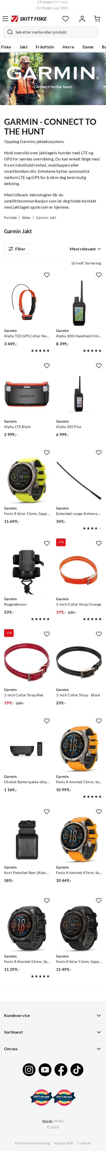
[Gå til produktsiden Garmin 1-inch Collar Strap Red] (27, 662)
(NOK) (53, 1121)
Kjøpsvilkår (64, 1143)
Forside (10, 218)
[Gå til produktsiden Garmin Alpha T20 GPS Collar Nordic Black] (27, 303)
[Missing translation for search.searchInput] (8, 32)
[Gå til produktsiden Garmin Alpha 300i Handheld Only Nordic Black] (79, 303)
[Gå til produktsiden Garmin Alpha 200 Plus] (79, 394)
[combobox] (51, 32)
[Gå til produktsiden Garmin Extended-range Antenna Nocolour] (79, 481)
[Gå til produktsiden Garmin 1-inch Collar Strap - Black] (79, 662)
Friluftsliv (45, 47)
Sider (26, 218)
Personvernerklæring (32, 1143)
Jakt (24, 47)
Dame (88, 47)
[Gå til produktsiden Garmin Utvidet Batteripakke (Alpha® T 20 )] (27, 749)
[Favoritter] (65, 19)
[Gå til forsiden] (29, 18)
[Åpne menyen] (5, 19)
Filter (20, 249)
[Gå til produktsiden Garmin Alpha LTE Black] (27, 394)
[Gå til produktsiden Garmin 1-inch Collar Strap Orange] (79, 571)
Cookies (84, 1143)
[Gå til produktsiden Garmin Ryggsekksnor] (27, 571)
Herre (68, 47)
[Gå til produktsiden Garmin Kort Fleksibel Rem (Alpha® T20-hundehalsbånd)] (27, 840)
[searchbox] (56, 32)
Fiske (6, 47)
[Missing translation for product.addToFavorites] (47, 275)
